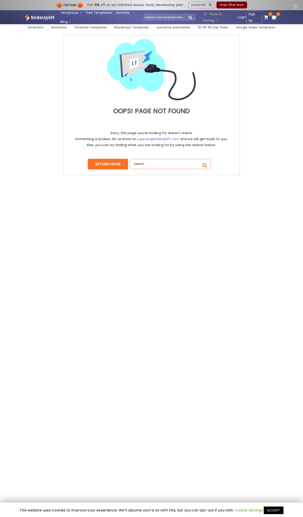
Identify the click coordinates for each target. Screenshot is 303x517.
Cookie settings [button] (249, 510)
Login (241, 17)
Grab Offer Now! (232, 5)
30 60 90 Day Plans (213, 28)
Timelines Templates (90, 28)
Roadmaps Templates (131, 28)
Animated (59, 28)
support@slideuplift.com (158, 139)
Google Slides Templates (255, 28)
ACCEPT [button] (273, 510)
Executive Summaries (173, 28)
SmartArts (35, 28)
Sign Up (251, 17)
